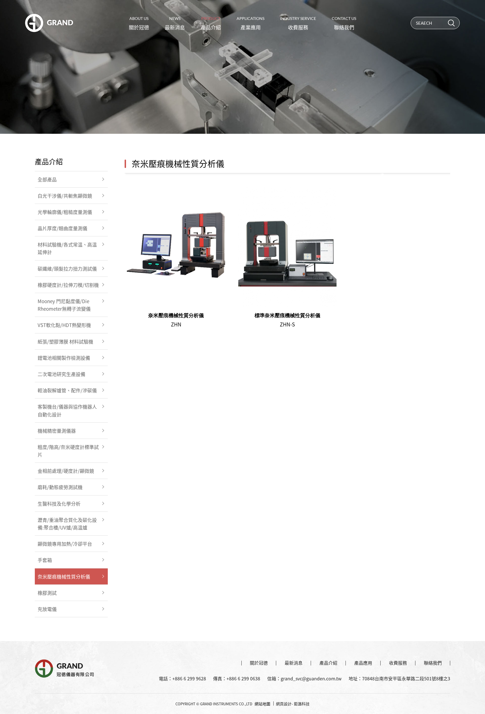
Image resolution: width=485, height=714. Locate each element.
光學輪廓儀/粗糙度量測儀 (65, 211)
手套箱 (45, 559)
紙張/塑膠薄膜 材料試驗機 (65, 341)
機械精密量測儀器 (57, 430)
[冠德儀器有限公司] (49, 23)
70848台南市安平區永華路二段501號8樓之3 (406, 678)
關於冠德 (139, 23)
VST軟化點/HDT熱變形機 (64, 324)
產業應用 (250, 23)
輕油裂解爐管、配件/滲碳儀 (67, 390)
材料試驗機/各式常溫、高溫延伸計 (67, 248)
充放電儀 (47, 608)
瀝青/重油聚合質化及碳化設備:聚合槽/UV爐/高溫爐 (67, 523)
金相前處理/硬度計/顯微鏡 (66, 470)
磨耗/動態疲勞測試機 (60, 486)
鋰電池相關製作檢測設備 (64, 357)
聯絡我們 (344, 23)
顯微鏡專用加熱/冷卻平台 (65, 543)
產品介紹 (211, 23)
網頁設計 (284, 703)
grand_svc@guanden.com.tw (311, 678)
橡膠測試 (47, 592)
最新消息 (175, 23)
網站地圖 (262, 703)
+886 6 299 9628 (189, 678)
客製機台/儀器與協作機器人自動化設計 (67, 410)
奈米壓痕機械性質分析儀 (64, 576)
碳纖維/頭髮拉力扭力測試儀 (67, 268)
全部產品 (47, 179)
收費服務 (298, 23)
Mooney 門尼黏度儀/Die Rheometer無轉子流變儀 (64, 305)
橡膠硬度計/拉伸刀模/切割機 (68, 284)
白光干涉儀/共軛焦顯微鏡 (65, 195)
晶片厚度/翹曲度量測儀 (62, 228)
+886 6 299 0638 (243, 678)
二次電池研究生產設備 (61, 373)
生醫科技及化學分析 (59, 503)
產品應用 (363, 662)
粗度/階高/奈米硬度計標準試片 (68, 450)
